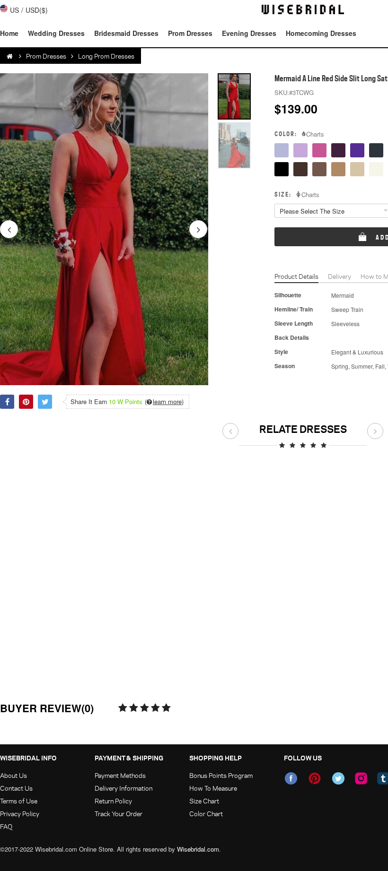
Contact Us (16, 788)
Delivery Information (123, 788)
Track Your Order (118, 814)
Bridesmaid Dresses (126, 33)
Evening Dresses (249, 33)
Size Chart (204, 801)
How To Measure (213, 788)
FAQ (6, 826)
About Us (13, 775)
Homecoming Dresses (321, 33)
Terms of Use (18, 801)
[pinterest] (315, 778)
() (164, 401)
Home (9, 33)
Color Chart (206, 814)
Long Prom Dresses (106, 56)
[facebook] (291, 778)
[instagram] (361, 778)
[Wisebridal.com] (10, 56)
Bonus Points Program (221, 775)
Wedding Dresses (56, 33)
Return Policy (113, 801)
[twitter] (338, 778)
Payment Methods (120, 775)
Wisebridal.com (198, 849)
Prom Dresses (190, 33)
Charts (315, 134)
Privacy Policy (19, 814)
